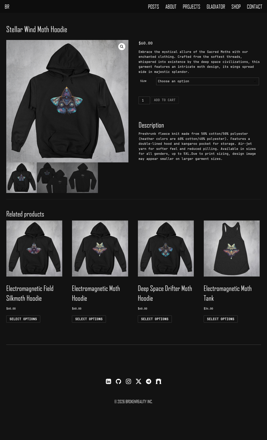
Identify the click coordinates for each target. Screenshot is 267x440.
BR (7, 6)
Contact (254, 6)
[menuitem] (153, 6)
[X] (139, 382)
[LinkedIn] (108, 382)
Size (143, 81)
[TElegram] (148, 382)
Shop (236, 6)
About (171, 6)
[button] (121, 46)
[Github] (118, 382)
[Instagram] (128, 382)
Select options (23, 319)
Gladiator (216, 6)
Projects (191, 6)
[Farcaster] (158, 382)
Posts (153, 6)
